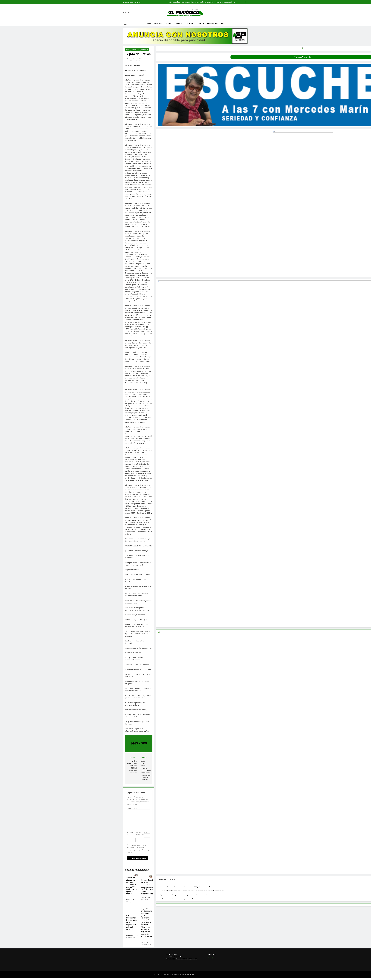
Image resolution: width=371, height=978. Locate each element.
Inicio (149, 24)
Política (201, 24)
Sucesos (179, 24)
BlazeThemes (189, 974)
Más (222, 24)
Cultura (190, 24)
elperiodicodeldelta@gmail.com (186, 959)
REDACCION (130, 58)
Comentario (132, 808)
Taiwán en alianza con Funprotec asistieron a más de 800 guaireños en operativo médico (131, 886)
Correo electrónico (139, 834)
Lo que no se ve (230, 2)
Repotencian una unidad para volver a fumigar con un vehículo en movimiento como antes (189, 895)
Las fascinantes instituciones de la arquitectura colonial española (181, 899)
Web (145, 832)
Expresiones (144, 49)
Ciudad (168, 24)
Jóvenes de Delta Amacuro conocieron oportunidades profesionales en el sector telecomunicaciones (149, 887)
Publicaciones (212, 24)
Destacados (158, 24)
